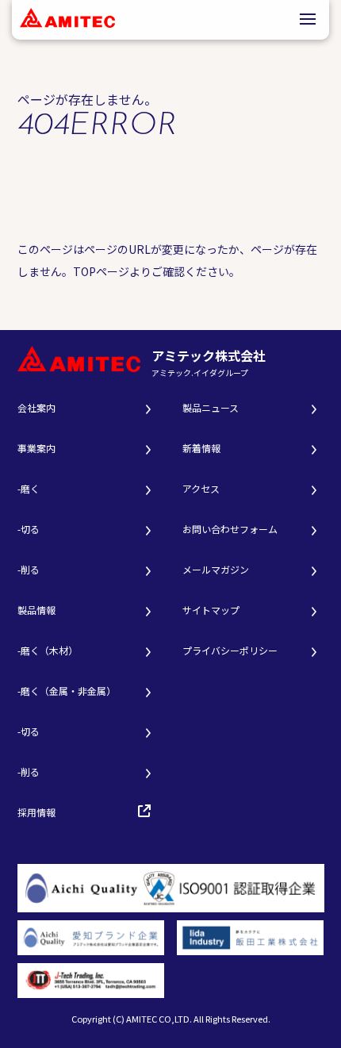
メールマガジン (215, 569)
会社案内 (36, 407)
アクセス (201, 488)
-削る (28, 569)
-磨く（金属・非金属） (66, 690)
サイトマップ (210, 609)
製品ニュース (210, 407)
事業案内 (36, 448)
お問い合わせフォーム (230, 529)
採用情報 (36, 812)
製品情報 (36, 609)
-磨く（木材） (47, 650)
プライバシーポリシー (230, 650)
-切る (28, 529)
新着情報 (201, 448)
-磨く (28, 488)
